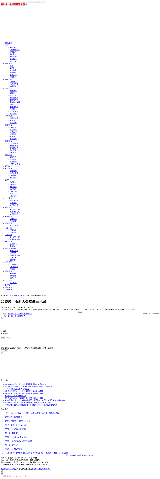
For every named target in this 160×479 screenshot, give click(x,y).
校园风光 (13, 56)
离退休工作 (14, 205)
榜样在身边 (14, 148)
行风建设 (13, 109)
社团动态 (13, 196)
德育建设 (8, 125)
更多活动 (13, 114)
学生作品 (13, 70)
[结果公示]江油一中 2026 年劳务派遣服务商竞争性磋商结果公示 (29, 386)
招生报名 (8, 287)
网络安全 (13, 253)
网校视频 (8, 63)
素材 (11, 66)
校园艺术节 (14, 146)
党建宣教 (8, 88)
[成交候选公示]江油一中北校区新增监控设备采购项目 (25, 384)
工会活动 (13, 203)
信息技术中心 (10, 248)
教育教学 (13, 77)
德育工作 (13, 132)
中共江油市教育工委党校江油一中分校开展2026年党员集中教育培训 (31, 405)
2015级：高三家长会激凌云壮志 (20, 314)
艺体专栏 (8, 280)
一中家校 (13, 127)
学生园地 (8, 223)
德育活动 (8, 141)
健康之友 (8, 242)
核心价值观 (14, 98)
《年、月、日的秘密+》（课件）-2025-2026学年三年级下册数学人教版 (32, 413)
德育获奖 (13, 139)
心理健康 (13, 230)
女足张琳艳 (14, 214)
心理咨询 (13, 232)
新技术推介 (14, 258)
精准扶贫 (13, 93)
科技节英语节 (15, 164)
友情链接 (42, 453)
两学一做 (13, 95)
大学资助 (13, 274)
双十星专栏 (14, 143)
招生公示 (13, 178)
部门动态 (8, 166)
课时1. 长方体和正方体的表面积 (17, 421)
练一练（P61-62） (12, 433)
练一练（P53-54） (12, 445)
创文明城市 (14, 107)
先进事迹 (13, 221)
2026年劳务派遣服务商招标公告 (17, 389)
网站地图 (26, 453)
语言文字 (8, 285)
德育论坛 (13, 130)
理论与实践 (14, 200)
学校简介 (13, 47)
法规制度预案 (15, 239)
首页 (11, 296)
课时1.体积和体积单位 (13, 417)
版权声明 (34, 453)
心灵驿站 (8, 228)
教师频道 (8, 216)
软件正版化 (14, 251)
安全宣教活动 (15, 237)
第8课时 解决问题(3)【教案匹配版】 (19, 441)
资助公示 (13, 278)
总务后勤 (8, 262)
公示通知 (13, 264)
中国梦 (12, 104)
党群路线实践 (15, 102)
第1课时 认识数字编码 (13, 449)
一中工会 (8, 198)
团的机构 (13, 182)
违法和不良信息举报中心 (41, 469)
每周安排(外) (14, 84)
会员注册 (11, 453)
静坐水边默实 (15, 212)
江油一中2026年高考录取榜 (15, 396)
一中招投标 (14, 267)
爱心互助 (13, 150)
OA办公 (4, 453)
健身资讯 (13, 244)
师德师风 (13, 91)
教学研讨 (13, 120)
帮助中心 (57, 453)
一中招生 (13, 175)
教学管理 (8, 116)
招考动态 (13, 171)
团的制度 (13, 184)
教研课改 (8, 155)
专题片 (12, 68)
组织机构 (13, 54)
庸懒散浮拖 (14, 100)
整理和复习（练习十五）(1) (15, 425)
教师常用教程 (15, 255)
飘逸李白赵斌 (15, 210)
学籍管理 (13, 123)
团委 (7, 180)
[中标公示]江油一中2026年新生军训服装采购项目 (24, 393)
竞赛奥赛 (13, 157)
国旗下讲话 (14, 194)
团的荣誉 (13, 187)
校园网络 (13, 260)
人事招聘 (13, 269)
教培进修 (13, 159)
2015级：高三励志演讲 (16, 316)
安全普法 (8, 235)
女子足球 (13, 283)
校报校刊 (13, 59)
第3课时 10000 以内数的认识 (16, 437)
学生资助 (8, 271)
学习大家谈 (14, 226)
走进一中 (8, 45)
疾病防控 (13, 246)
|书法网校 (65, 453)
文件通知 (13, 82)
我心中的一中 (15, 61)
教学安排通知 (15, 118)
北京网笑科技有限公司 (9, 469)
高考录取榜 (14, 173)
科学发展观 (14, 111)
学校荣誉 (13, 52)
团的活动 (13, 189)
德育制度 (13, 134)
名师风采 (13, 219)
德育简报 (13, 136)
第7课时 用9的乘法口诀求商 (16, 429)
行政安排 (8, 79)
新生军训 (13, 152)
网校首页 (8, 43)
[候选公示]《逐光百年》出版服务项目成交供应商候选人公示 (28, 402)
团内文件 (13, 191)
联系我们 (49, 453)
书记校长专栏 (15, 50)
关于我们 (18, 453)
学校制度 (13, 86)
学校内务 (8, 290)
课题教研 (13, 162)
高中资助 (13, 276)
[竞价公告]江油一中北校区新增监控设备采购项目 (24, 391)
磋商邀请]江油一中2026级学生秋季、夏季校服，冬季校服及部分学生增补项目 (35, 400)
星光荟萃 (13, 75)
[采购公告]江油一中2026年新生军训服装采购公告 (24, 398)
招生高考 (8, 168)
